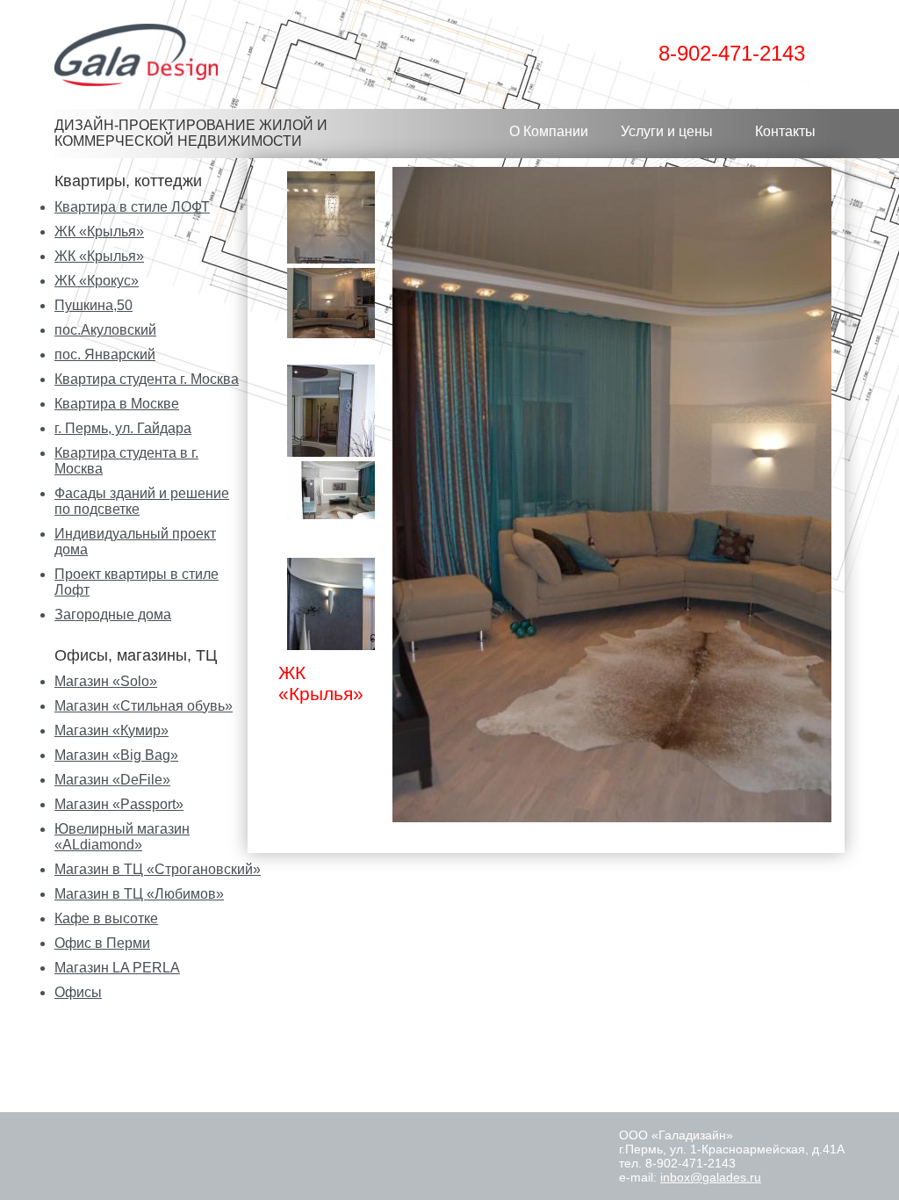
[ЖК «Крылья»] (331, 342)
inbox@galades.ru (710, 1177)
